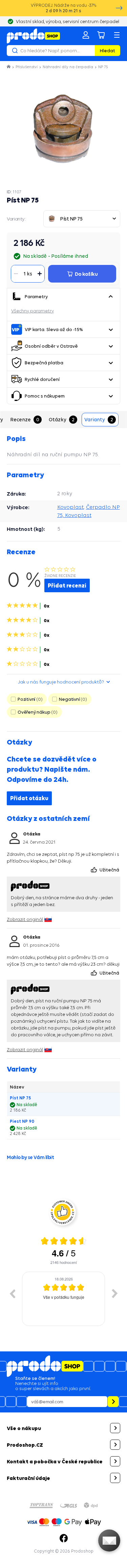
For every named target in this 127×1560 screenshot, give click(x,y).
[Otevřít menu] (117, 35)
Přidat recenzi (67, 585)
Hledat (107, 50)
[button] (110, 296)
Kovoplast (70, 507)
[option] (63, 1299)
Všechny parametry (32, 310)
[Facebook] (64, 1538)
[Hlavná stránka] (9, 67)
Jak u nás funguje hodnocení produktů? (61, 682)
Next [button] (115, 1293)
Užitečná (110, 869)
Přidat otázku (29, 798)
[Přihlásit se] (85, 35)
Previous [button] (12, 1293)
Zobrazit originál (25, 919)
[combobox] (81, 218)
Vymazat (88, 50)
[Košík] (101, 35)
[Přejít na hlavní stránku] (33, 35)
